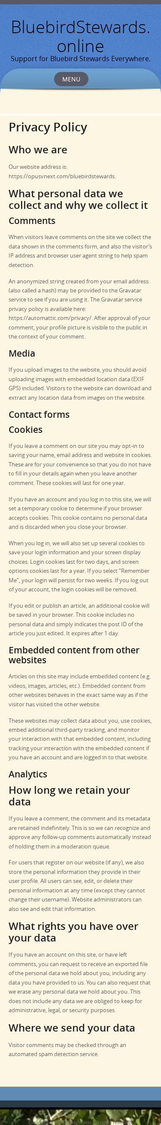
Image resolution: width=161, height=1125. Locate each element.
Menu (71, 79)
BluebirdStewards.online (81, 36)
